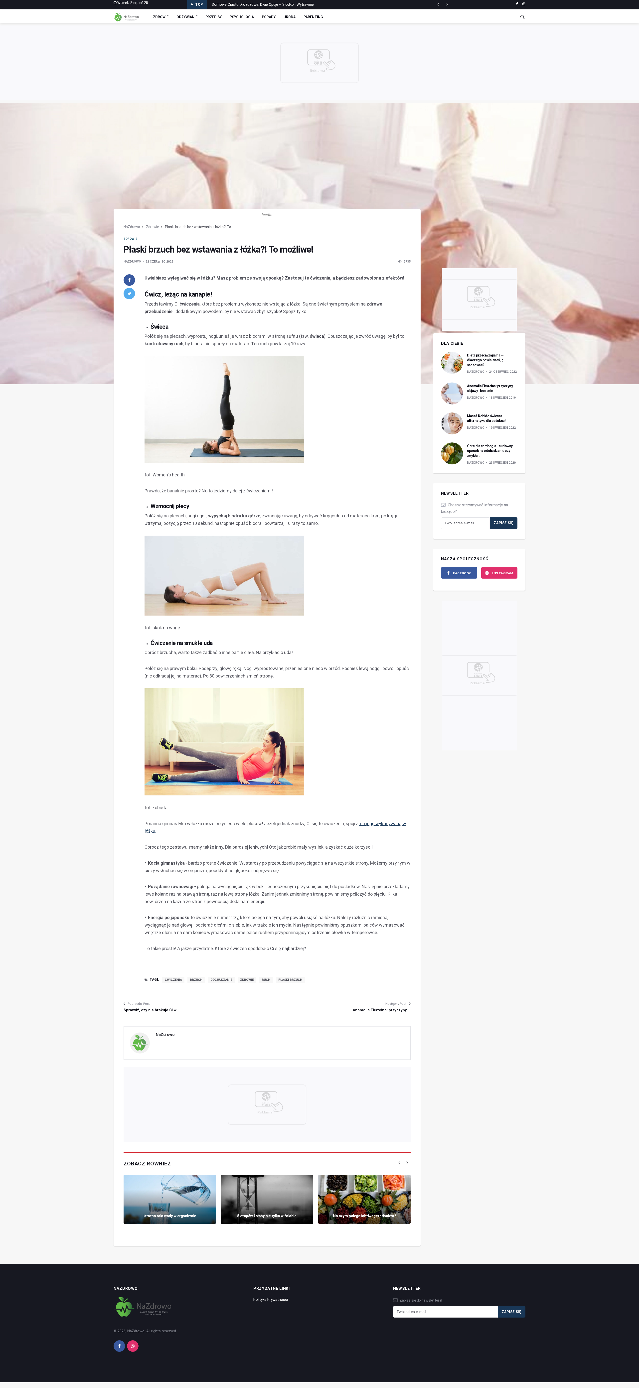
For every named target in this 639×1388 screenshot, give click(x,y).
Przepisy (213, 17)
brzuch (196, 980)
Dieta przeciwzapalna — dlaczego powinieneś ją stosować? (485, 360)
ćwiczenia (173, 980)
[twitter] (129, 293)
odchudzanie (221, 980)
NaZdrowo (132, 227)
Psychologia (242, 17)
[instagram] (523, 4)
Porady (269, 17)
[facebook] (516, 4)
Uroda (290, 17)
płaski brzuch (290, 980)
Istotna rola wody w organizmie (170, 1216)
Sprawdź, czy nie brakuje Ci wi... (152, 1010)
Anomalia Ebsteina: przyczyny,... (382, 1010)
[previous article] (447, 4)
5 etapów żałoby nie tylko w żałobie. (267, 1216)
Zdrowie (160, 17)
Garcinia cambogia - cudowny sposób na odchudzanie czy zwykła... (490, 451)
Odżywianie (186, 17)
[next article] (438, 4)
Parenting (313, 17)
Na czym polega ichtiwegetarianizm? (364, 1216)
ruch (266, 980)
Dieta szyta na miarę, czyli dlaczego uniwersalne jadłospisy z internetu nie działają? (280, 4)
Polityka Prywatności (270, 1299)
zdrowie (247, 980)
